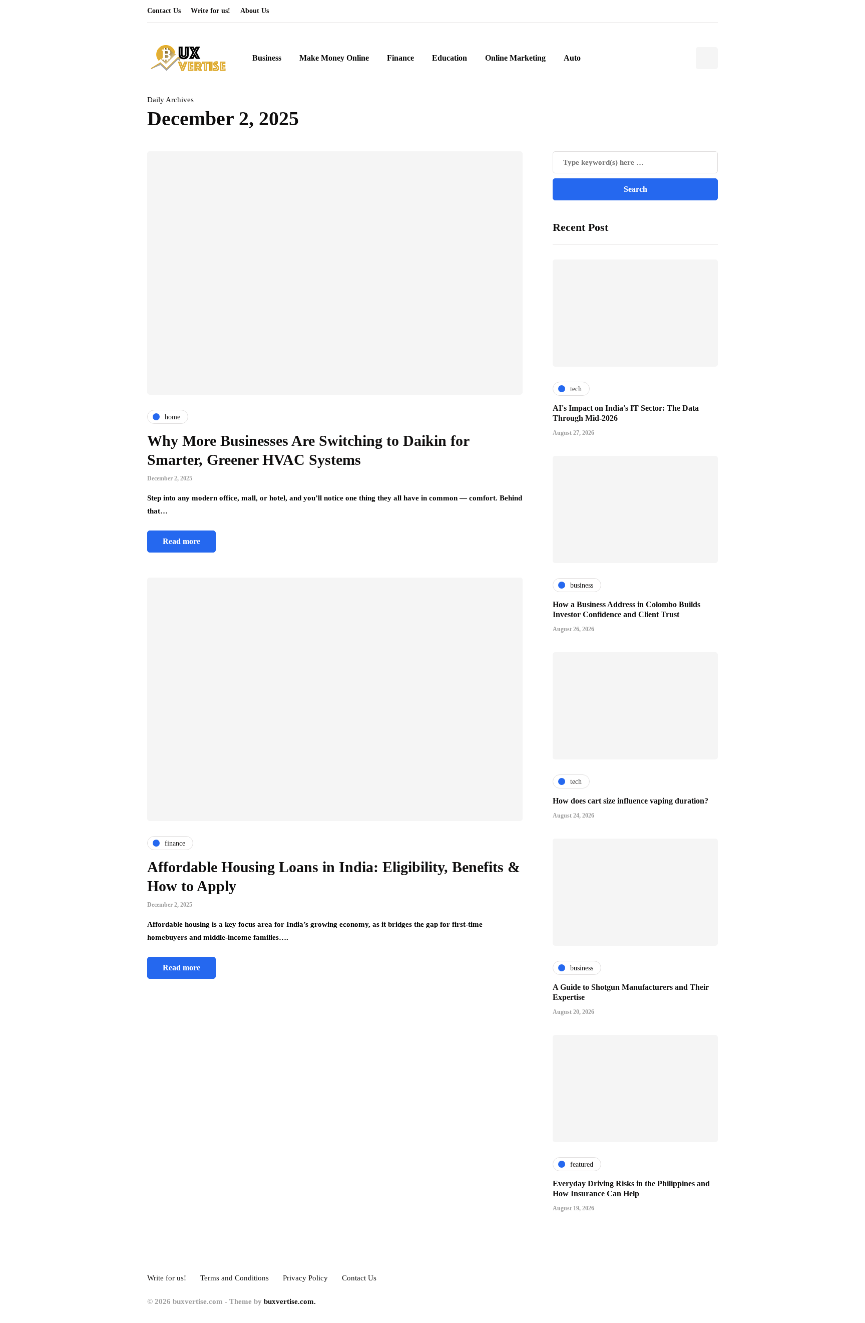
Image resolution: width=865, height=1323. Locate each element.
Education (449, 58)
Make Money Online (334, 58)
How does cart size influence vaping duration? (630, 801)
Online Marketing (515, 58)
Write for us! (210, 11)
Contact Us (164, 11)
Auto (572, 58)
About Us (254, 11)
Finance (400, 58)
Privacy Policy (305, 1278)
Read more (181, 541)
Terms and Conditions (234, 1278)
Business (266, 58)
